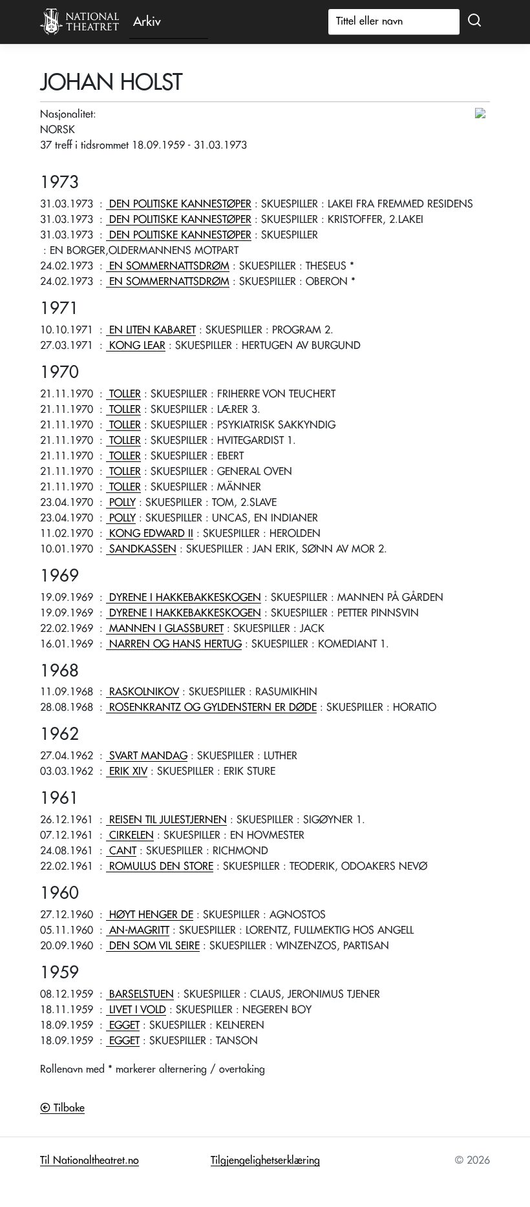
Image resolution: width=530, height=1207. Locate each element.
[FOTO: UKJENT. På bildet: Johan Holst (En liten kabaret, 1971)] (482, 114)
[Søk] (474, 20)
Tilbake (67, 1108)
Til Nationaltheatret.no (89, 1160)
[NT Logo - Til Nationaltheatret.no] (79, 22)
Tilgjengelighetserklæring (265, 1160)
